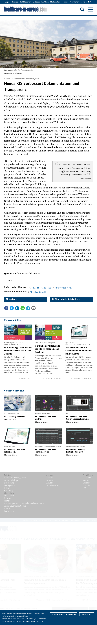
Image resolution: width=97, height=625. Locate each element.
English (8, 2)
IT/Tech (7, 488)
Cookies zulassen (87, 614)
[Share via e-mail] (33, 308)
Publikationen (25, 2)
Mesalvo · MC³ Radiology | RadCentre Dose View (76, 451)
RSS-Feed (87, 488)
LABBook (36, 2)
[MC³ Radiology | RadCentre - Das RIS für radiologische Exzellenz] (48, 332)
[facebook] (89, 2)
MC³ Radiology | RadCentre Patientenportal (14, 451)
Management (9, 485)
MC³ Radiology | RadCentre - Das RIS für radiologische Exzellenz (48, 348)
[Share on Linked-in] (17, 308)
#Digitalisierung (87, 378)
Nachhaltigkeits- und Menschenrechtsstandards (24, 503)
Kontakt (83, 2)
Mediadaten (55, 2)
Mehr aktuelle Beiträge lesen (67, 299)
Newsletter (74, 2)
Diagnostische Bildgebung (15, 477)
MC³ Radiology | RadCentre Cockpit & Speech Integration (77, 418)
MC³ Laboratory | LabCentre (14, 417)
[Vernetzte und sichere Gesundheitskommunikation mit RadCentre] (79, 332)
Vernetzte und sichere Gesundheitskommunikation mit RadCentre (78, 350)
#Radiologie (23, 378)
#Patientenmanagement (54, 378)
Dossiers (49, 477)
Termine (65, 2)
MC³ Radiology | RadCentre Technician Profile (45, 451)
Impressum (9, 511)
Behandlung (9, 482)
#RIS (29, 378)
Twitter (86, 480)
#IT (17, 378)
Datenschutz (9, 508)
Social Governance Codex (15, 506)
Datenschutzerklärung (17, 619)
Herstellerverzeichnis (54, 485)
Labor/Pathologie (11, 480)
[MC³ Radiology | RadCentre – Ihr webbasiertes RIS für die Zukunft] (18, 332)
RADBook (44, 2)
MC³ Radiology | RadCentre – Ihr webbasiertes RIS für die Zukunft (18, 350)
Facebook (87, 477)
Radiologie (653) (63, 287)
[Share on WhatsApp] (22, 308)
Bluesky (86, 482)
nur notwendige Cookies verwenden (63, 614)
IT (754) (34, 287)
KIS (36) (46, 287)
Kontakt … (13, 299)
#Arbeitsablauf (76, 378)
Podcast (15, 2)
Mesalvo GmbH (38, 291)
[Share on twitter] (12, 308)
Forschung (8, 490)
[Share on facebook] (6, 308)
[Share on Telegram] (28, 308)
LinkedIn (86, 485)
